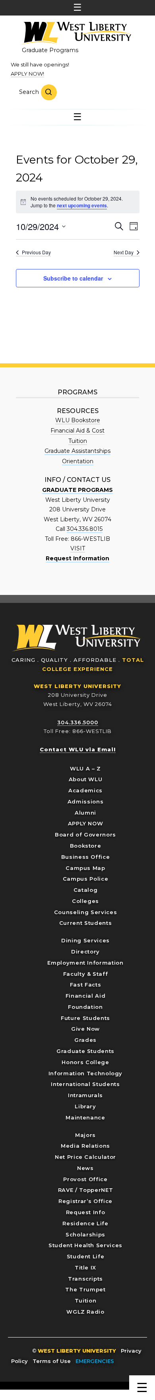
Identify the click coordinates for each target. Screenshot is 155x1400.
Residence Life (85, 1223)
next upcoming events (82, 205)
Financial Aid (85, 995)
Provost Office (85, 1179)
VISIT (77, 548)
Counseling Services (85, 912)
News (85, 1168)
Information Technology (85, 1073)
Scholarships (85, 1234)
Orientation (77, 461)
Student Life (86, 1256)
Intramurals (85, 1095)
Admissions (86, 801)
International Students (85, 1084)
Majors (85, 1135)
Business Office (85, 857)
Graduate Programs (50, 50)
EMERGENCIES (95, 1361)
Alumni (85, 812)
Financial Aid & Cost (77, 430)
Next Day (124, 252)
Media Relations (85, 1146)
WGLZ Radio (85, 1311)
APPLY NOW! (27, 73)
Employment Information (85, 962)
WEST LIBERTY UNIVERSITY (77, 686)
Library (85, 1106)
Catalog (86, 890)
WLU (77, 638)
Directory (85, 951)
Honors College (85, 1062)
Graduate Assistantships (77, 450)
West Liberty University (75, 33)
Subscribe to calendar (73, 278)
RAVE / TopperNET (85, 1190)
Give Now (85, 1029)
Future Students (85, 1018)
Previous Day (36, 252)
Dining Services (85, 940)
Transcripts (85, 1278)
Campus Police (85, 878)
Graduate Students (85, 1051)
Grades (85, 1040)
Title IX (85, 1267)
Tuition (77, 441)
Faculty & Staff (85, 974)
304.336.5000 (77, 722)
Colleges (85, 901)
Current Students (85, 923)
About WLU (86, 779)
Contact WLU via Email (78, 749)
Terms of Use (52, 1361)
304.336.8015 (85, 528)
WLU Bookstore (77, 420)
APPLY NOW (85, 823)
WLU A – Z (85, 768)
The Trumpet (85, 1289)
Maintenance (85, 1117)
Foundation (85, 1007)
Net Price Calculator (85, 1157)
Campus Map (85, 868)
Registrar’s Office (85, 1201)
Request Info (85, 1212)
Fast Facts (85, 984)
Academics (85, 790)
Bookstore (85, 845)
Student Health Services (85, 1245)
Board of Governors (85, 834)
